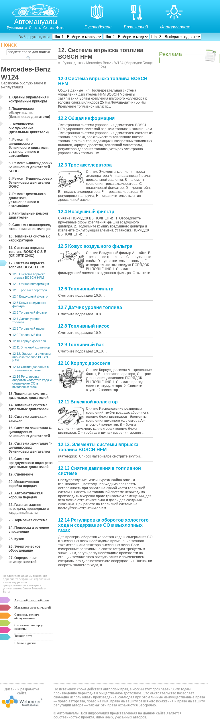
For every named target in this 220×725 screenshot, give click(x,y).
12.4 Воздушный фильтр (30, 296)
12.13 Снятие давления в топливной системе (30, 368)
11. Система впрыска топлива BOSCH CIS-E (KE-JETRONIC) (27, 252)
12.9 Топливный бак (26, 334)
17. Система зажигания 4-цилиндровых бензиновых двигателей (30, 447)
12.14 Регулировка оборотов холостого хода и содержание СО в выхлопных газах (32, 382)
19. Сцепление (21, 474)
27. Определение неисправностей (23, 560)
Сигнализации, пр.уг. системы (29, 626)
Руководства (98, 26)
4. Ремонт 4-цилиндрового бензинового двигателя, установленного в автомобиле (29, 148)
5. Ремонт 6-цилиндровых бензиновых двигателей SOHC (30, 167)
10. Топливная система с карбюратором (29, 238)
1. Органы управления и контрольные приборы (29, 99)
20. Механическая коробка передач (24, 484)
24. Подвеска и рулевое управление (29, 530)
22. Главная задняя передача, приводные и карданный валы (29, 509)
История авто (175, 26)
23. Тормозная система (28, 520)
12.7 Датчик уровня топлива (26, 320)
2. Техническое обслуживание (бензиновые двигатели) (29, 113)
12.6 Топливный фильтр (29, 312)
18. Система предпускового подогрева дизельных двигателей (31, 463)
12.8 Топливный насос (28, 328)
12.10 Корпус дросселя (29, 341)
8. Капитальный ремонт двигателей (28, 215)
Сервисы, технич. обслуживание (27, 616)
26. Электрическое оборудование (24, 548)
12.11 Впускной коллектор (31, 347)
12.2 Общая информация (30, 284)
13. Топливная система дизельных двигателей (28, 396)
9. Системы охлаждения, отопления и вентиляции (30, 227)
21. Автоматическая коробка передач (26, 495)
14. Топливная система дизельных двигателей (28, 407)
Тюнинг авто (23, 635)
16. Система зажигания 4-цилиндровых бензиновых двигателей (30, 432)
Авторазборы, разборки (31, 600)
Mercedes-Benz (98, 63)
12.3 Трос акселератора (29, 290)
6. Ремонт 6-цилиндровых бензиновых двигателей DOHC (30, 183)
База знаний (136, 26)
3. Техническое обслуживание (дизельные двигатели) (29, 128)
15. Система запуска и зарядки (27, 419)
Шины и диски (25, 643)
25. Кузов (16, 539)
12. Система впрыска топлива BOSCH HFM (27, 265)
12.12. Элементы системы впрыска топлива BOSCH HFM (31, 357)
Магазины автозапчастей (32, 607)
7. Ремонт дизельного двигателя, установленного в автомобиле (27, 200)
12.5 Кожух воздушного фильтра (29, 304)
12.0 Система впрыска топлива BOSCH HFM (28, 275)
